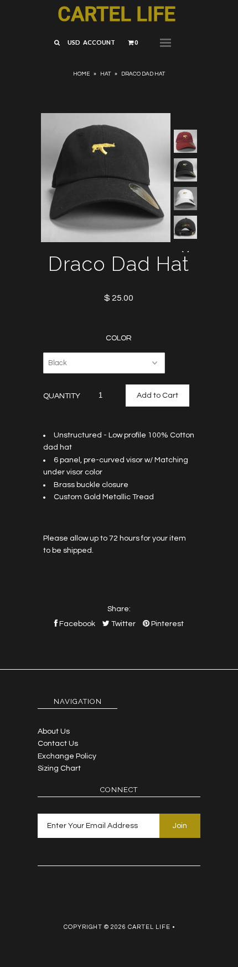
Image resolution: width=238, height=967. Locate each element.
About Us (54, 731)
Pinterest (166, 624)
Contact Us (58, 743)
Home (81, 74)
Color (119, 338)
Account (99, 42)
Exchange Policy (67, 756)
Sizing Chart (59, 768)
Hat (105, 74)
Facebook (76, 624)
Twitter (123, 624)
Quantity (61, 396)
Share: (119, 609)
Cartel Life (116, 14)
